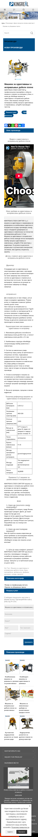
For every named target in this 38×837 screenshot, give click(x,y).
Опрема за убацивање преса (11, 26)
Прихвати (21, 832)
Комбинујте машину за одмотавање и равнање (24, 680)
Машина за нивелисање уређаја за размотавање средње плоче (24, 708)
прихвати (28, 642)
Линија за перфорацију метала (16, 585)
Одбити (10, 832)
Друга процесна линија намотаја (24, 23)
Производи (9, 23)
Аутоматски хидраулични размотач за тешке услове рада (11, 736)
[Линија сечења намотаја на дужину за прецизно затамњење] (18, 778)
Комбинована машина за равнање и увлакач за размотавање (11, 680)
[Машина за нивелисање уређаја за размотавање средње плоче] (27, 693)
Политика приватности (20, 827)
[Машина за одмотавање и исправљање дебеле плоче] (18, 68)
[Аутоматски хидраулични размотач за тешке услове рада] (12, 722)
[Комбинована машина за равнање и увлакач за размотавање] (12, 666)
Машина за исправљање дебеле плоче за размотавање (10, 707)
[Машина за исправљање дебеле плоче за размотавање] (12, 693)
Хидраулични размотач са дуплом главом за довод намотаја (25, 736)
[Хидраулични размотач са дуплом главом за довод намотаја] (27, 722)
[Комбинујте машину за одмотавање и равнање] (27, 666)
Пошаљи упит (11, 112)
